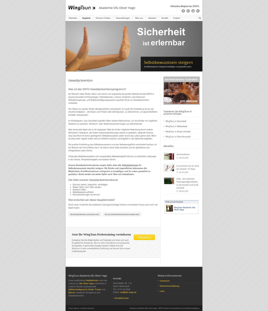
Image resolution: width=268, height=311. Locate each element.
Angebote (86, 18)
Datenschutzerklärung (169, 285)
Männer (71, 292)
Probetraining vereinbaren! (144, 238)
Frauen (98, 289)
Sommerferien (183, 154)
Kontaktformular (122, 298)
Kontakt (164, 18)
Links (162, 291)
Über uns (139, 18)
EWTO (196, 6)
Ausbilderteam (92, 280)
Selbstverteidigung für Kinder (81, 289)
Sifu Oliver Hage (86, 283)
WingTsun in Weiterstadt (176, 126)
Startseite (73, 18)
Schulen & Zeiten (103, 18)
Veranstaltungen (123, 18)
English (176, 18)
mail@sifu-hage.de (128, 292)
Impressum (165, 280)
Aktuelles (152, 18)
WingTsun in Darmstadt (176, 121)
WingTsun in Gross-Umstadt (178, 131)
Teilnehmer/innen (130, 165)
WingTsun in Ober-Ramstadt (178, 136)
